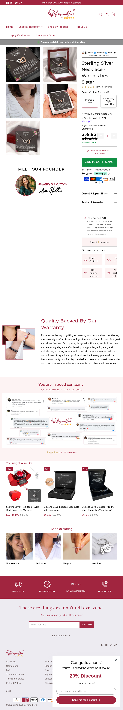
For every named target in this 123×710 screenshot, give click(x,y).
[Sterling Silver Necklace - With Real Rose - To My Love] (24, 485)
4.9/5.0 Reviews (103, 86)
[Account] (107, 14)
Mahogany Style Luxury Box (108, 101)
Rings (66, 563)
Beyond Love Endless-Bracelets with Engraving (61, 508)
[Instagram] (11, 2)
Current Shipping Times (95, 193)
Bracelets (11, 563)
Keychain (96, 563)
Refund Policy (13, 683)
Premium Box (89, 101)
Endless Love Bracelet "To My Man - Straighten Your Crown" (98, 508)
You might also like (19, 463)
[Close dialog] (116, 659)
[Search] (100, 14)
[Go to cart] (114, 14)
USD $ (8, 691)
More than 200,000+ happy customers (61, 2)
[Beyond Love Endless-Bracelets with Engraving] (61, 485)
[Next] (119, 546)
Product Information (93, 202)
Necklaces (40, 563)
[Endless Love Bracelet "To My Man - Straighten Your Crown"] (99, 485)
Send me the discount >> (86, 700)
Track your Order (15, 674)
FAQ (8, 670)
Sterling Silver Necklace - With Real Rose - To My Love (22, 508)
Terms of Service (15, 678)
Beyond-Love (30, 705)
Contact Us (12, 665)
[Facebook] (7, 2)
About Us (11, 661)
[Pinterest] (16, 2)
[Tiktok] (20, 2)
